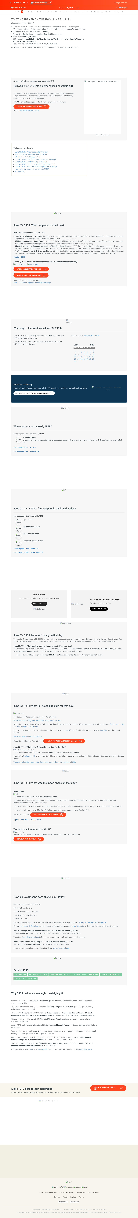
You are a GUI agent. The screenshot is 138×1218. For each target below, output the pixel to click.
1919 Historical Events (38, 974)
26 (106, 12)
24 (98, 12)
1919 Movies (19, 978)
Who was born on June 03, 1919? (27, 157)
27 (110, 12)
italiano (124, 3)
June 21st (103, 730)
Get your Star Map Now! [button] (26, 839)
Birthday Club (94, 1192)
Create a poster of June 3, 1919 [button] (29, 106)
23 (95, 12)
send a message (39, 603)
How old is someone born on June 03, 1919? (32, 169)
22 (91, 12)
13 (56, 12)
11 (48, 12)
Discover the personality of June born (27, 736)
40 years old (102, 922)
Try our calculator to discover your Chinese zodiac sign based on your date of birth (44, 762)
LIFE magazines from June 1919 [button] (29, 269)
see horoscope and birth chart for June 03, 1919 (34, 393)
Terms (81, 1197)
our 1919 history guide (38, 1049)
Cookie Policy (75, 1201)
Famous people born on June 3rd (26, 451)
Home (41, 1192)
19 (79, 12)
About (65, 1197)
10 (44, 12)
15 (63, 12)
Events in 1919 (19, 257)
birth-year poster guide (83, 1049)
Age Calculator (78, 926)
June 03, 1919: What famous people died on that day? (35, 159)
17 (71, 12)
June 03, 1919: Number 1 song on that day (31, 162)
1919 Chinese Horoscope (110, 974)
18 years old (82, 922)
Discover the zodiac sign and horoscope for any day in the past (37, 721)
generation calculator (61, 948)
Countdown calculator (30, 937)
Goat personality (29, 756)
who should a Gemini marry (27, 727)
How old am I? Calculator (29, 926)
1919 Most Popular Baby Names (86, 974)
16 (67, 12)
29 (118, 12)
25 (102, 12)
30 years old (92, 922)
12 (52, 12)
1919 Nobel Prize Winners (60, 974)
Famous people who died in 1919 (26, 549)
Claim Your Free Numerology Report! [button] (62, 741)
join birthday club (98, 608)
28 (114, 12)
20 (83, 12)
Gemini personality (117, 724)
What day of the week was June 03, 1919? (31, 154)
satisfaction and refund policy (28, 110)
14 (60, 12)
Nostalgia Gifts (51, 1192)
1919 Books (31, 978)
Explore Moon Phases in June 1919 (27, 820)
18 (75, 12)
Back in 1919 (20, 172)
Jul (77, 8)
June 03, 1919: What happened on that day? (31, 152)
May (61, 8)
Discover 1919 (20, 974)
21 (87, 12)
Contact (73, 1197)
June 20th (69, 730)
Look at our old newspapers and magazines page (32, 283)
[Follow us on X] (62, 1187)
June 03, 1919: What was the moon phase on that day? (36, 167)
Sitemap (57, 1197)
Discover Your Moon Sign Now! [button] (46, 814)
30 (122, 12)
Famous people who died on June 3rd (28, 552)
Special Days (81, 1192)
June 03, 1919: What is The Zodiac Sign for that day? (35, 164)
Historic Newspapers (66, 1192)
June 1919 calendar (91, 335)
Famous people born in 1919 (24, 447)
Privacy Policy (63, 1201)
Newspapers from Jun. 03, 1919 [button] (29, 275)
